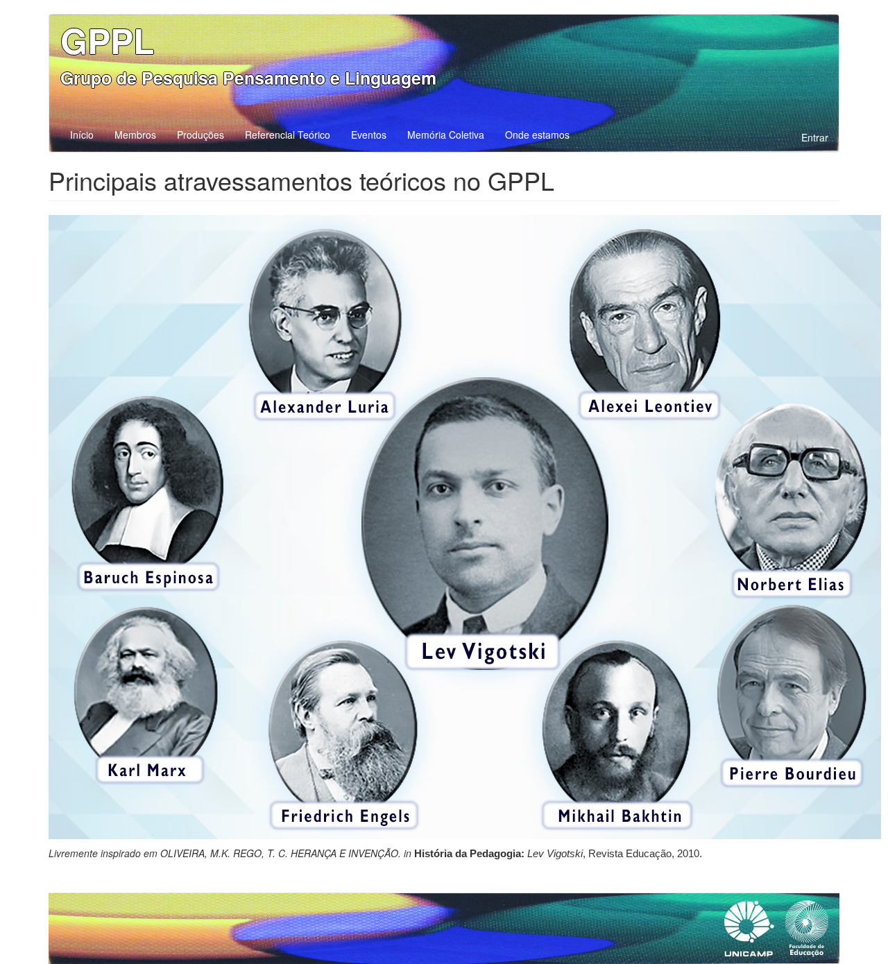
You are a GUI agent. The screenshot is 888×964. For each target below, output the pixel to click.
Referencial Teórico (287, 134)
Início (82, 134)
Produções (200, 134)
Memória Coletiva (445, 134)
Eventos (368, 134)
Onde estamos (537, 134)
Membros (135, 134)
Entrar (814, 137)
